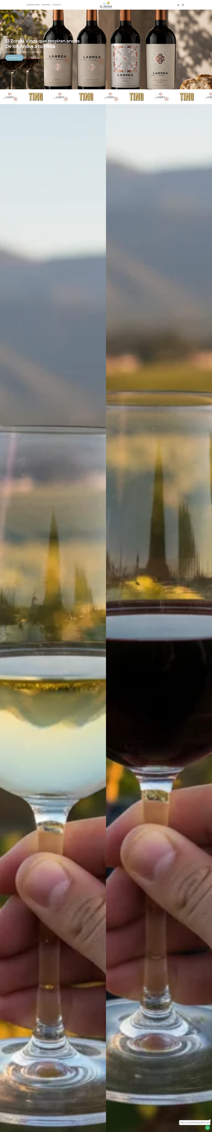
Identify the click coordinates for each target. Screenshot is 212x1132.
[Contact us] (207, 1127)
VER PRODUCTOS (14, 58)
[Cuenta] (178, 4)
